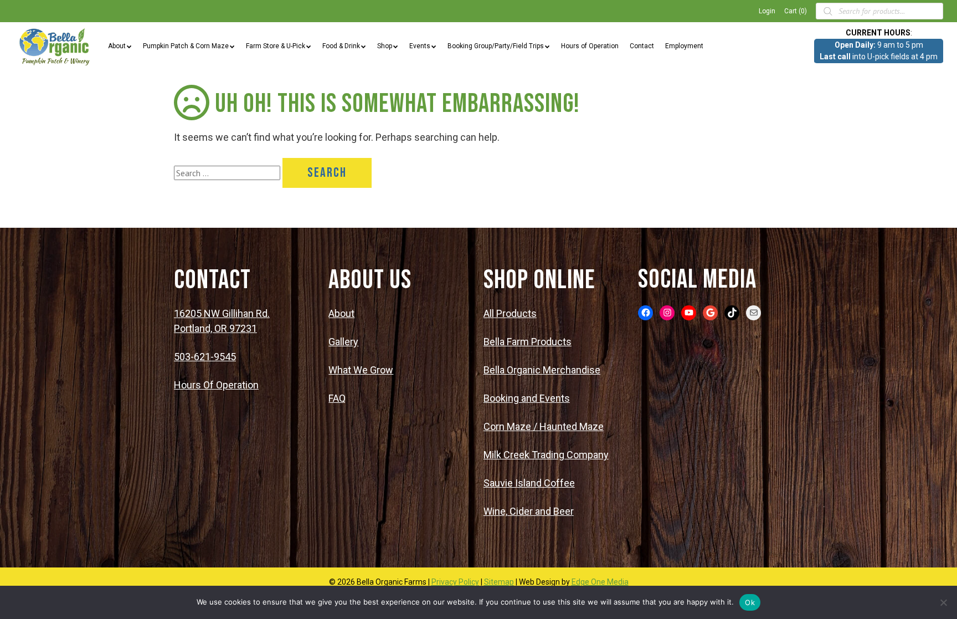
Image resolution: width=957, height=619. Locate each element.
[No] (943, 602)
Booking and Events (526, 398)
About (117, 46)
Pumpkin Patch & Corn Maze (186, 46)
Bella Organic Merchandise (541, 370)
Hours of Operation (590, 46)
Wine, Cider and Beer (528, 511)
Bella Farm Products (527, 341)
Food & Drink (341, 46)
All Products (510, 313)
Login (767, 11)
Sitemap (499, 581)
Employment (684, 46)
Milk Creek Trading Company (546, 455)
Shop (384, 46)
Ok (750, 602)
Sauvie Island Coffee (529, 483)
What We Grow (360, 370)
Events (419, 46)
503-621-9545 (205, 356)
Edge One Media (600, 581)
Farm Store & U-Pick (275, 46)
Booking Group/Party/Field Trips (495, 46)
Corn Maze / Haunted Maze (543, 426)
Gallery (343, 341)
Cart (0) (795, 11)
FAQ (337, 398)
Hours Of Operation (216, 385)
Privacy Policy (455, 581)
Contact (642, 46)
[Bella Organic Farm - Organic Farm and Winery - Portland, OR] (55, 46)
